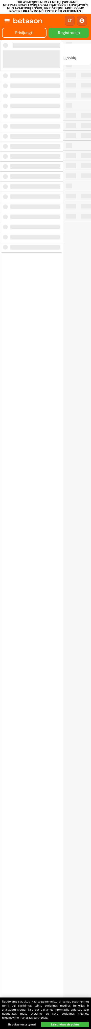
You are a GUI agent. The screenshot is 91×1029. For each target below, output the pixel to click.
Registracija (69, 32)
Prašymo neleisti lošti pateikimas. (52, 11)
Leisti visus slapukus (65, 1024)
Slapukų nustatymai (22, 1024)
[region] (45, 1013)
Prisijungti (24, 32)
